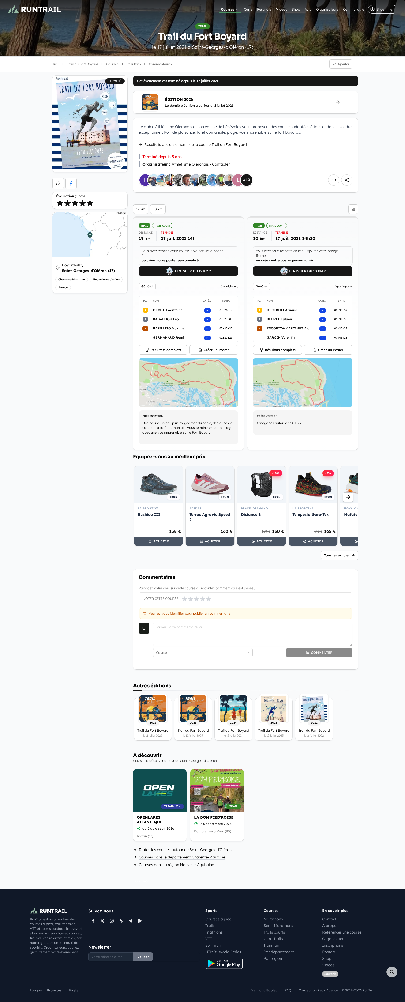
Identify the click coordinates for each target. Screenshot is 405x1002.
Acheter (161, 541)
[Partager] (346, 180)
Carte (248, 9)
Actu (308, 9)
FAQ (288, 990)
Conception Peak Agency (318, 990)
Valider (143, 957)
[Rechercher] (392, 972)
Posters (329, 951)
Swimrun (213, 945)
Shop (296, 9)
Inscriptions (332, 945)
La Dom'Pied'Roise (213, 817)
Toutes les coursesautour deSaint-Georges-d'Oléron (185, 849)
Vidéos (281, 9)
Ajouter (343, 64)
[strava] (121, 921)
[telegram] (130, 921)
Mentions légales (264, 990)
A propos (330, 925)
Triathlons (214, 932)
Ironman (271, 945)
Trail (55, 64)
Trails (210, 925)
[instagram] (111, 921)
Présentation (152, 416)
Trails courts (274, 932)
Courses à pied (218, 919)
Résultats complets (165, 350)
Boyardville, (88, 268)
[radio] (60, 203)
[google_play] (140, 921)
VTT (208, 938)
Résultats (264, 9)
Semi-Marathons (278, 925)
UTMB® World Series (223, 951)
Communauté (353, 9)
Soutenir (330, 974)
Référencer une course (341, 932)
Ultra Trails (273, 938)
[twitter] (102, 921)
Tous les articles (337, 555)
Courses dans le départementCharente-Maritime (182, 857)
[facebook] (71, 183)
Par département (279, 951)
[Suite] (348, 497)
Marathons (273, 919)
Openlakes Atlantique (149, 819)
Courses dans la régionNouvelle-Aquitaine (176, 864)
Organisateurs (327, 9)
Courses (227, 9)
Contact (329, 919)
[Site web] (58, 183)
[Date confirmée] (139, 828)
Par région (273, 958)
